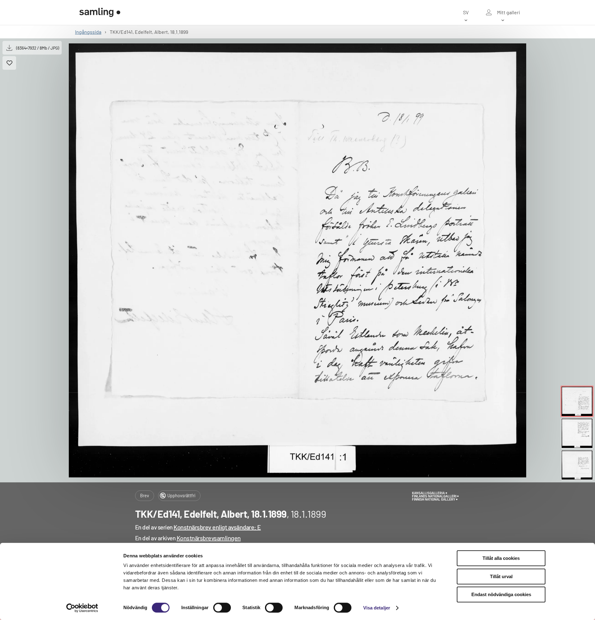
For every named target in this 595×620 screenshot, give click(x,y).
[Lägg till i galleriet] (9, 63)
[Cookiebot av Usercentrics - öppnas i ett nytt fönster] (82, 608)
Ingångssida (88, 32)
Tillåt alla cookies (501, 558)
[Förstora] (297, 260)
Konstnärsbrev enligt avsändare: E (217, 527)
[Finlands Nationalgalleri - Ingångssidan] (100, 12)
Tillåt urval (501, 576)
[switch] (222, 608)
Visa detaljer (376, 607)
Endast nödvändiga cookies (501, 594)
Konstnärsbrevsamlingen (209, 538)
